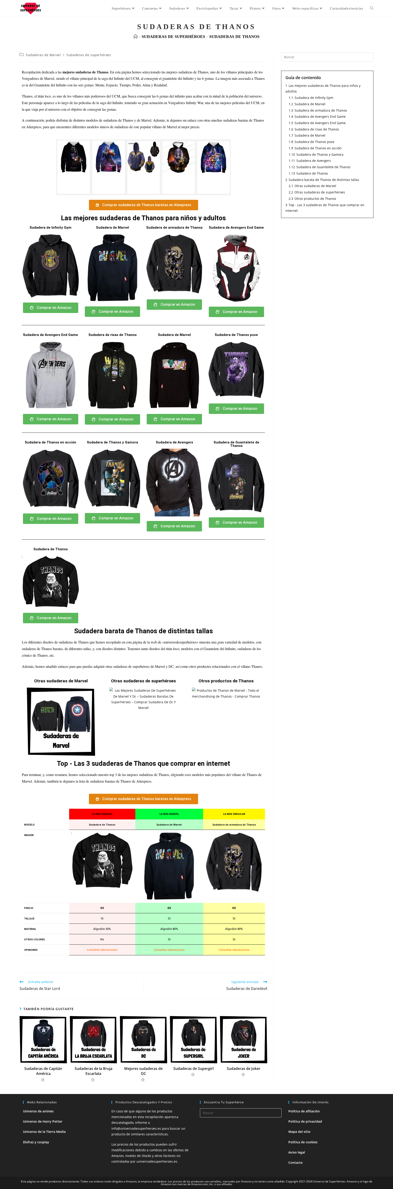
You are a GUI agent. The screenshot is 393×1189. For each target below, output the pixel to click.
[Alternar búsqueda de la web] (372, 8)
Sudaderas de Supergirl (193, 1068)
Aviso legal (296, 1152)
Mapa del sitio (299, 1131)
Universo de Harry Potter (42, 1121)
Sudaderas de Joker (243, 1068)
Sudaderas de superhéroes (88, 55)
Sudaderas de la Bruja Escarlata (93, 1071)
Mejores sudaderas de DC (143, 1071)
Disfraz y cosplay (36, 1142)
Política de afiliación (304, 1111)
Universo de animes (38, 1111)
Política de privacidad (305, 1121)
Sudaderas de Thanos (234, 36)
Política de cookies (302, 1142)
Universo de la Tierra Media (44, 1131)
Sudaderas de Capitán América (43, 1071)
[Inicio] (136, 36)
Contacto (295, 1162)
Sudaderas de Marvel (43, 55)
